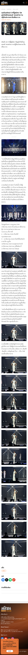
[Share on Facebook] (3, 579)
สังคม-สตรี (15, 9)
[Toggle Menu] (26, 2)
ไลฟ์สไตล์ (9, 9)
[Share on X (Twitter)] (6, 579)
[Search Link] (23, 2)
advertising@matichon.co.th (11, 630)
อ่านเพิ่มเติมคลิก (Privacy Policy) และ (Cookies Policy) (9, 646)
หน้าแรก (3, 9)
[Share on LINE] (10, 579)
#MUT (4, 570)
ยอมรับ (9, 651)
